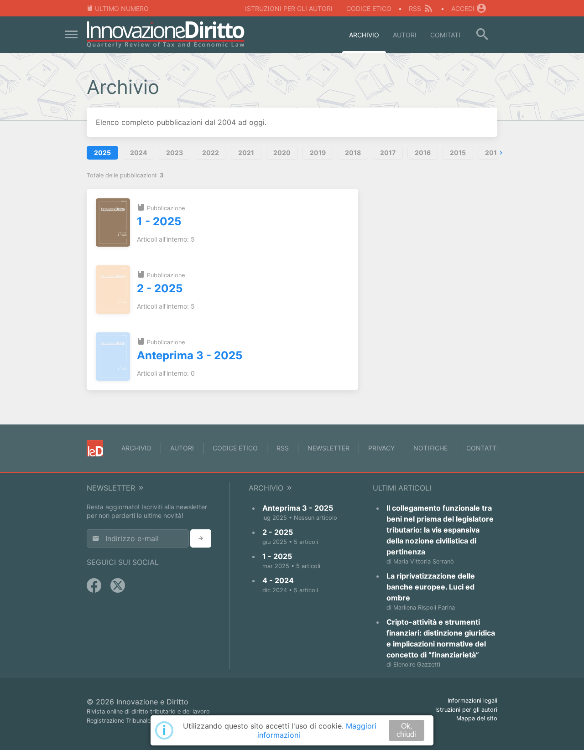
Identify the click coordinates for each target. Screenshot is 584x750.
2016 (423, 152)
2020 (282, 152)
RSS (415, 8)
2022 (210, 152)
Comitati (445, 35)
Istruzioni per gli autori (289, 8)
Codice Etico (368, 8)
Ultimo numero (122, 8)
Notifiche (430, 448)
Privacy (381, 448)
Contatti (482, 448)
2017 (388, 152)
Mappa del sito (476, 718)
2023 (174, 152)
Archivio (364, 35)
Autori (405, 35)
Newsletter (328, 448)
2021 (246, 152)
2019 (318, 152)
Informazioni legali (472, 700)
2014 (493, 152)
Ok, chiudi (406, 730)
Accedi (462, 8)
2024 (138, 152)
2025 (102, 152)
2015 (458, 152)
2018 (353, 152)
